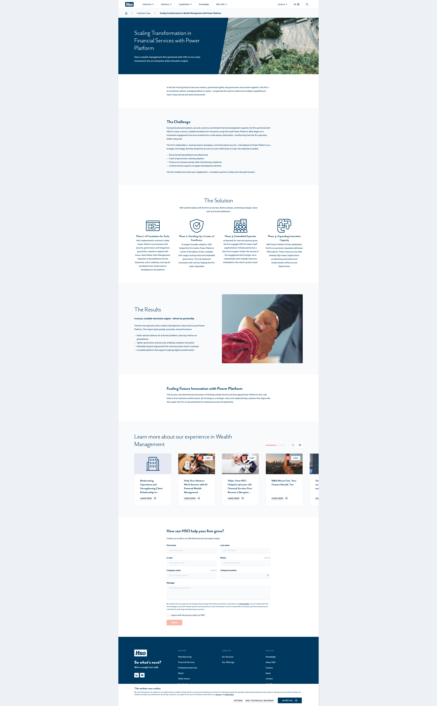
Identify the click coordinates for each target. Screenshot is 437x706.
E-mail (169, 558)
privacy (218, 694)
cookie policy (229, 694)
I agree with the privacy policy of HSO (188, 615)
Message (170, 583)
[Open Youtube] (142, 675)
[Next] (300, 445)
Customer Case (143, 13)
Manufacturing (185, 657)
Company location (228, 570)
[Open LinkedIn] (136, 675)
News (268, 673)
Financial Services (186, 662)
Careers (269, 668)
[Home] (129, 4)
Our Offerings (228, 662)
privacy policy (244, 604)
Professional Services (187, 668)
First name (171, 545)
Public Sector (184, 678)
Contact (269, 678)
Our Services (227, 657)
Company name (192, 570)
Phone (245, 558)
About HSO (271, 662)
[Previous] (293, 445)
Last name (225, 545)
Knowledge (271, 657)
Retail (180, 673)
